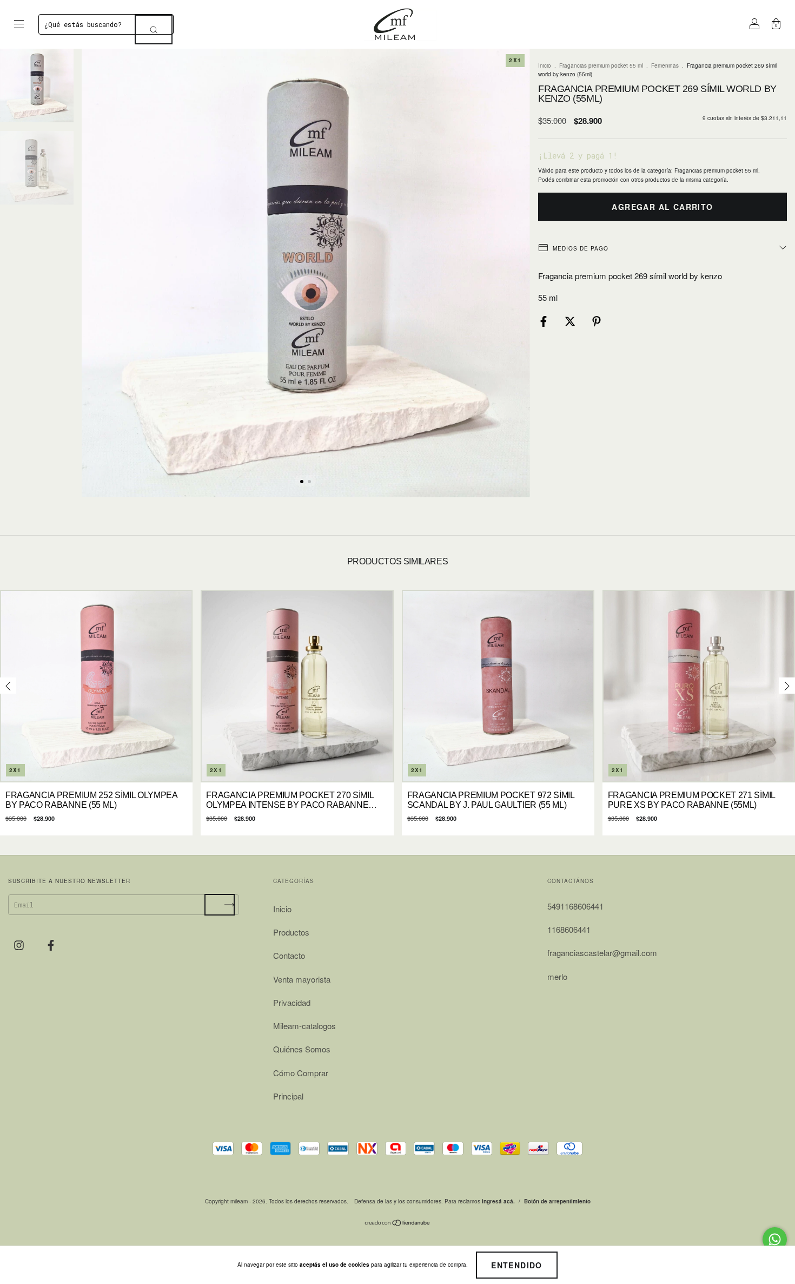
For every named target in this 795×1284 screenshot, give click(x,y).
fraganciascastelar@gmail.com (602, 952)
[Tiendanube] (398, 1223)
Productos (291, 932)
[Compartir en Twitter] (571, 321)
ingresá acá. (498, 1201)
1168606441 (569, 929)
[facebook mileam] (51, 945)
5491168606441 (575, 906)
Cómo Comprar (300, 1072)
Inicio (544, 65)
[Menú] (19, 24)
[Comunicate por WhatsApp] (775, 1239)
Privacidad (291, 1002)
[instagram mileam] (20, 945)
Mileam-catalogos (304, 1025)
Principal (288, 1096)
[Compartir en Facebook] (544, 321)
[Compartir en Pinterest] (596, 321)
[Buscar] (154, 29)
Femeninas (665, 65)
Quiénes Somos (301, 1049)
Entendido (516, 1265)
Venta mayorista (301, 979)
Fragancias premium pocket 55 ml (601, 65)
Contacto (289, 955)
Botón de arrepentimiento (557, 1201)
